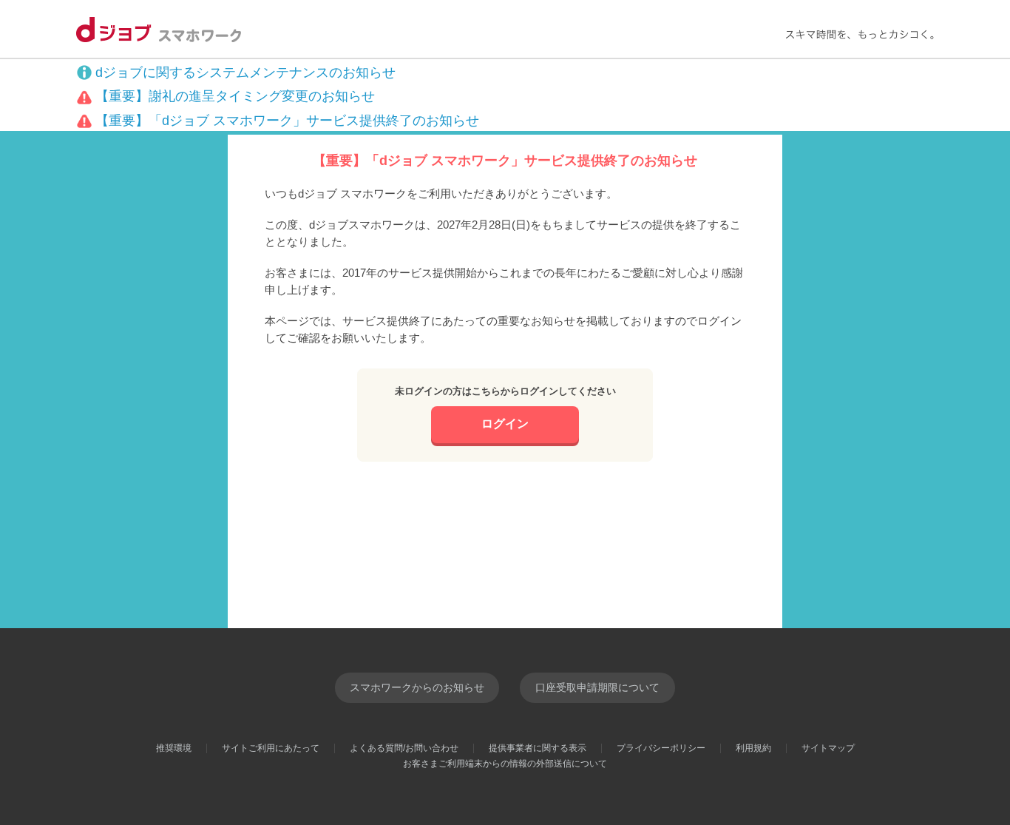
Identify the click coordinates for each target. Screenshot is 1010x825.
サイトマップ (828, 748)
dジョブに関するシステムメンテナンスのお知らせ (245, 72)
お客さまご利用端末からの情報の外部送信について (505, 763)
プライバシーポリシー (661, 748)
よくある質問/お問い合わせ (404, 748)
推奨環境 (174, 748)
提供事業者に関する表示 (537, 748)
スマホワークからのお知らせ (417, 687)
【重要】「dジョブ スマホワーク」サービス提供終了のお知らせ (287, 120)
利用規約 (753, 748)
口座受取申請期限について (597, 687)
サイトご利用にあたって (270, 748)
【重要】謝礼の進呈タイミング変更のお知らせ (235, 96)
